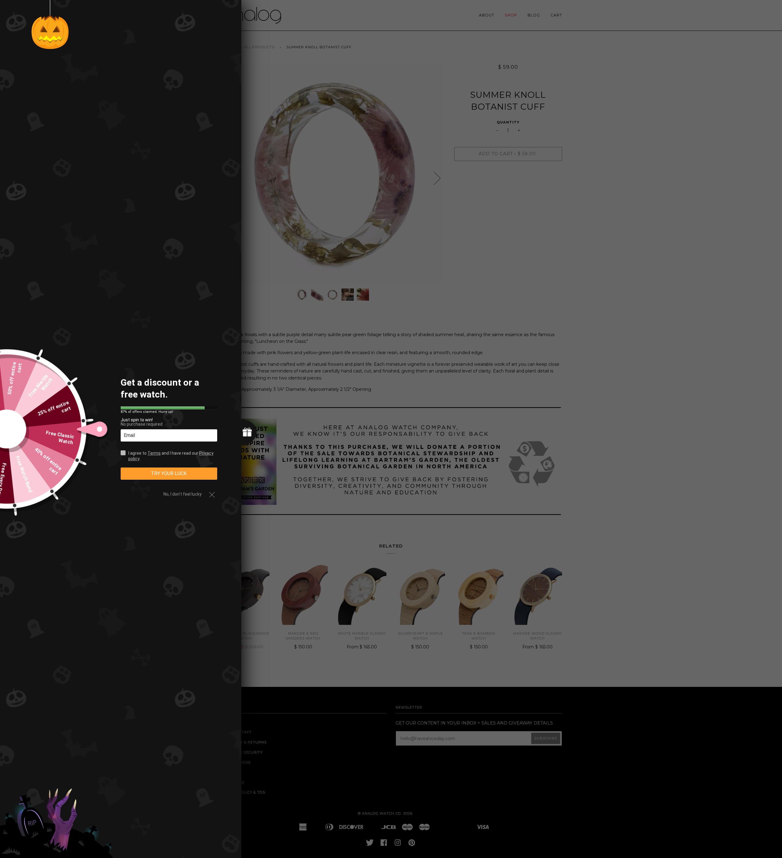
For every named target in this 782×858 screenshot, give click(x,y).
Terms (154, 453)
